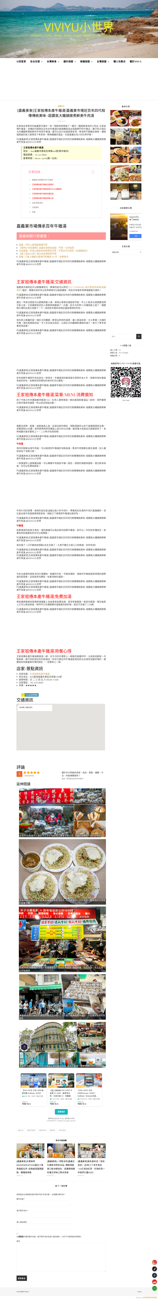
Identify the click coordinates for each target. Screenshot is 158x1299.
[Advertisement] (79, 82)
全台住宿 (35, 61)
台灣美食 (52, 61)
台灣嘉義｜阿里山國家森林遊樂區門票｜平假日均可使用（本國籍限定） (54, 251)
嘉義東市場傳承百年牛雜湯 (42, 180)
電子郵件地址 (22, 1210)
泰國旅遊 (85, 61)
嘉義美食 (52, 1130)
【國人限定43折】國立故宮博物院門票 (38, 254)
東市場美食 (62, 1130)
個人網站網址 (22, 1222)
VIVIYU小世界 (79, 27)
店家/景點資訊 (37, 203)
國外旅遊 (68, 61)
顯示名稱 (21, 1199)
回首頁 (22, 61)
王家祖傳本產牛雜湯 (40, 674)
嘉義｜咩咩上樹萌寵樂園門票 (33, 245)
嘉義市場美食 (31, 1130)
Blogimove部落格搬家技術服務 (146, 1297)
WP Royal (25, 1292)
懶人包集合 (119, 61)
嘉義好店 (61, 106)
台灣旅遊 (102, 61)
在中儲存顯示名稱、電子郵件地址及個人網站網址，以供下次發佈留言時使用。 (49, 1236)
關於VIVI (134, 61)
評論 (33, 212)
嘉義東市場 (42, 1130)
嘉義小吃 (21, 1130)
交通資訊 (35, 207)
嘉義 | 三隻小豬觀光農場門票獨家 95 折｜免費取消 (43, 257)
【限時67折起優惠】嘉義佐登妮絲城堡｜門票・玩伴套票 (46, 248)
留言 (18, 1241)
